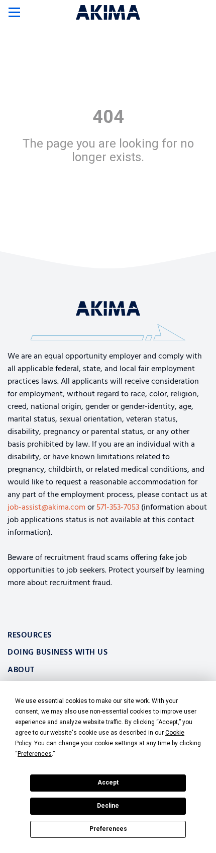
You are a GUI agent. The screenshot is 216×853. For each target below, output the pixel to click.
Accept (108, 782)
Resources (30, 635)
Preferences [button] (35, 753)
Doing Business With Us (57, 652)
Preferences (108, 828)
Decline (108, 805)
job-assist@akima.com (46, 507)
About (21, 670)
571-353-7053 (117, 507)
